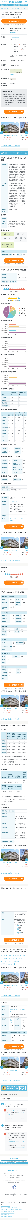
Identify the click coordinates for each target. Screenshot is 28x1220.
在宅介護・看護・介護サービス (18, 8)
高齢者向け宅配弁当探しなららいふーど (8, 1214)
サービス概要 (2, 153)
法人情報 (26, 153)
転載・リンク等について (10, 1175)
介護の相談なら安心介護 (5, 1206)
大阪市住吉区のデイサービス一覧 (15, 1141)
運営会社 (5, 1173)
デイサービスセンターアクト (14, 1110)
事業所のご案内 (20, 1175)
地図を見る (13, 32)
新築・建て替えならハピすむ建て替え (7, 1213)
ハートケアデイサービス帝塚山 (10, 961)
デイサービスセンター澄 (8, 964)
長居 (18, 929)
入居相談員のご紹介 (20, 1180)
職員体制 (6, 153)
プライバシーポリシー (19, 1173)
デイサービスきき (20, 955)
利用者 (10, 153)
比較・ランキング (10, 1177)
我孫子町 (19, 932)
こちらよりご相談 (20, 1147)
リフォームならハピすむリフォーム (7, 1211)
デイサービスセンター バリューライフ (12, 958)
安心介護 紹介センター (6, 8)
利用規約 (11, 1173)
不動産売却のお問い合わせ (14, 1182)
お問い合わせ (18, 1177)
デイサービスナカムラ (7, 955)
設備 (14, 153)
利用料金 (18, 153)
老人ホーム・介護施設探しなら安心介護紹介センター (10, 1207)
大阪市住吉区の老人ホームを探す (10, 146)
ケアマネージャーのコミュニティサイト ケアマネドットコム (11, 1209)
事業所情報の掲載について (8, 1180)
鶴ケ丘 (18, 925)
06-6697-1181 (15, 37)
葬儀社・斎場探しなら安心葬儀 (6, 1216)
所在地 (22, 153)
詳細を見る (12, 74)
